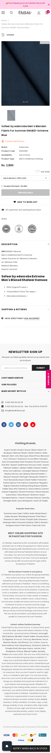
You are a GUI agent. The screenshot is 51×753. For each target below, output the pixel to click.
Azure (27, 450)
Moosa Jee (17, 473)
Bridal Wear (40, 513)
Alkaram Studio (20, 453)
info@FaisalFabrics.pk (15, 410)
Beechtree (37, 639)
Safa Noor (23, 488)
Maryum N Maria (39, 470)
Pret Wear (41, 516)
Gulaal (14, 464)
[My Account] (38, 12)
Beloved (45, 456)
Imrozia (32, 464)
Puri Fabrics (22, 482)
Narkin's (43, 476)
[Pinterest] (25, 424)
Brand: (4, 147)
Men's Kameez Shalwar (23, 522)
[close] (48, 4)
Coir (5, 458)
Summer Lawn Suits (13, 513)
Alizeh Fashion (35, 453)
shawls (44, 699)
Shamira (34, 494)
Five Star (5, 464)
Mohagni (24, 476)
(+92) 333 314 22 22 (14, 402)
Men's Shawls (41, 522)
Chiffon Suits (28, 513)
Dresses (43, 519)
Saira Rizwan (23, 494)
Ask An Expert (32, 318)
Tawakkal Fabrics (10, 497)
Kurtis (22, 519)
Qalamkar (34, 482)
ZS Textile (43, 500)
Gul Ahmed (23, 642)
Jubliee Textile (25, 467)
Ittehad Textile (30, 651)
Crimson (12, 458)
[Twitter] (11, 424)
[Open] (7, 746)
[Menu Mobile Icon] (3, 12)
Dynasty (43, 458)
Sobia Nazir (11, 494)
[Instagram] (18, 424)
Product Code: (8, 151)
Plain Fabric (26, 525)
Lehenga (7, 522)
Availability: (6, 155)
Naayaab (33, 476)
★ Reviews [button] (48, 379)
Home (4, 20)
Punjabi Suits (32, 519)
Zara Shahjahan (25, 500)
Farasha (29, 461)
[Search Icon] (11, 12)
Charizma (21, 458)
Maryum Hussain (11, 476)
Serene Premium (27, 491)
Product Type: (7, 158)
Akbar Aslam (37, 450)
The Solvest (42, 727)
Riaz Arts (13, 488)
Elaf (22, 461)
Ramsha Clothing (19, 485)
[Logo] (25, 12)
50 (7, 209)
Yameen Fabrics (33, 497)
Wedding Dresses (27, 516)
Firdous (44, 461)
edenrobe (24, 147)
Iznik (39, 464)
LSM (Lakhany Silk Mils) (12, 636)
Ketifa (44, 467)
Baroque (24, 456)
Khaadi (39, 636)
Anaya (20, 450)
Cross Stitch (33, 458)
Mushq (27, 473)
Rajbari (7, 485)
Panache (42, 479)
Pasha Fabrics (9, 482)
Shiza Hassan (42, 491)
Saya (42, 494)
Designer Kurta (12, 525)
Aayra (7, 450)
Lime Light (43, 633)
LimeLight (26, 470)
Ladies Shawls (11, 516)
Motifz (41, 473)
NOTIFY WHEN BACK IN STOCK (30, 748)
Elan (4, 461)
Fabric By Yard (38, 525)
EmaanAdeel (13, 461)
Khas (5, 470)
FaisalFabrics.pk (17, 727)
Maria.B (34, 473)
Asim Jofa (14, 456)
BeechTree (34, 456)
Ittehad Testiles (11, 467)
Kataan (37, 467)
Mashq (8, 473)
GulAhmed (23, 464)
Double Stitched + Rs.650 (15, 186)
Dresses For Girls (11, 519)
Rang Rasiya (34, 485)
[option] (25, 73)
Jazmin (45, 464)
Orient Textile (31, 479)
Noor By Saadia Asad (13, 479)
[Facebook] (4, 424)
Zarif (36, 500)
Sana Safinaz (35, 488)
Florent (37, 461)
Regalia (43, 482)
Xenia (22, 497)
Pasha (5, 654)
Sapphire (13, 491)
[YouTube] (32, 424)
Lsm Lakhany (15, 470)
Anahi (13, 450)
